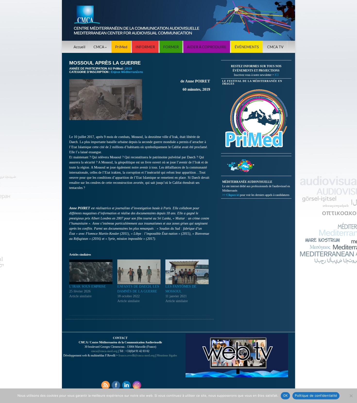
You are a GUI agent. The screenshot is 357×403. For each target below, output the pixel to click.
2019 (128, 68)
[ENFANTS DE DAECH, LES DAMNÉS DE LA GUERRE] (139, 271)
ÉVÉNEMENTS (247, 47)
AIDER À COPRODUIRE (206, 47)
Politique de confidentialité (316, 395)
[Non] (350, 395)
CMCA (99, 47)
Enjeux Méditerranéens (127, 72)
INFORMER (145, 47)
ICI (277, 75)
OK (285, 395)
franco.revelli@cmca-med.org (137, 355)
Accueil (79, 47)
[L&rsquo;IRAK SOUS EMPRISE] (90, 271)
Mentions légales (167, 355)
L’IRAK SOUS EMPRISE (87, 286)
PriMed (121, 47)
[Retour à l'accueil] (178, 20)
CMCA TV (275, 47)
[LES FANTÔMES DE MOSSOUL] (187, 271)
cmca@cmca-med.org (104, 351)
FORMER (171, 47)
